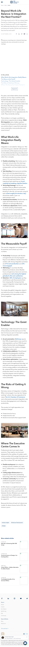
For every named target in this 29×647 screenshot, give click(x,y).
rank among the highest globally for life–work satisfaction (14, 275)
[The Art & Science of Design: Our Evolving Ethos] (24, 557)
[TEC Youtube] (21, 598)
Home (2, 5)
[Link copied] (27, 34)
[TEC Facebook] (2, 598)
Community (3, 615)
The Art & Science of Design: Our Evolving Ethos (9, 556)
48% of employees (15, 278)
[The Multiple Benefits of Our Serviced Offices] (24, 581)
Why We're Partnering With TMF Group (9, 544)
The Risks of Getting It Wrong (10, 83)
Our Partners (3, 609)
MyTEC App (3, 611)
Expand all (14, 89)
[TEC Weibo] (27, 598)
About (2, 604)
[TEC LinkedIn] (8, 598)
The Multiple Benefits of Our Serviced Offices (8, 579)
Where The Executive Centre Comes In (13, 85)
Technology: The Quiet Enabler (10, 81)
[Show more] (2, 2)
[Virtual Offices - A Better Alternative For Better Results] (24, 569)
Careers (2, 607)
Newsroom (3, 623)
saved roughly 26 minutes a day (16, 193)
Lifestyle (3, 526)
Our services (4, 629)
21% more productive (12, 264)
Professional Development (17, 522)
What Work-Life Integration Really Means (13, 77)
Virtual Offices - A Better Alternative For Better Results (9, 568)
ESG (2, 613)
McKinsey (18, 339)
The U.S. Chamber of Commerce (15, 397)
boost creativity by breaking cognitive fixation (15, 182)
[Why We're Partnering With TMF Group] (24, 545)
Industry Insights (5, 522)
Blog (5, 5)
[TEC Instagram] (14, 598)
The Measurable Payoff (8, 79)
